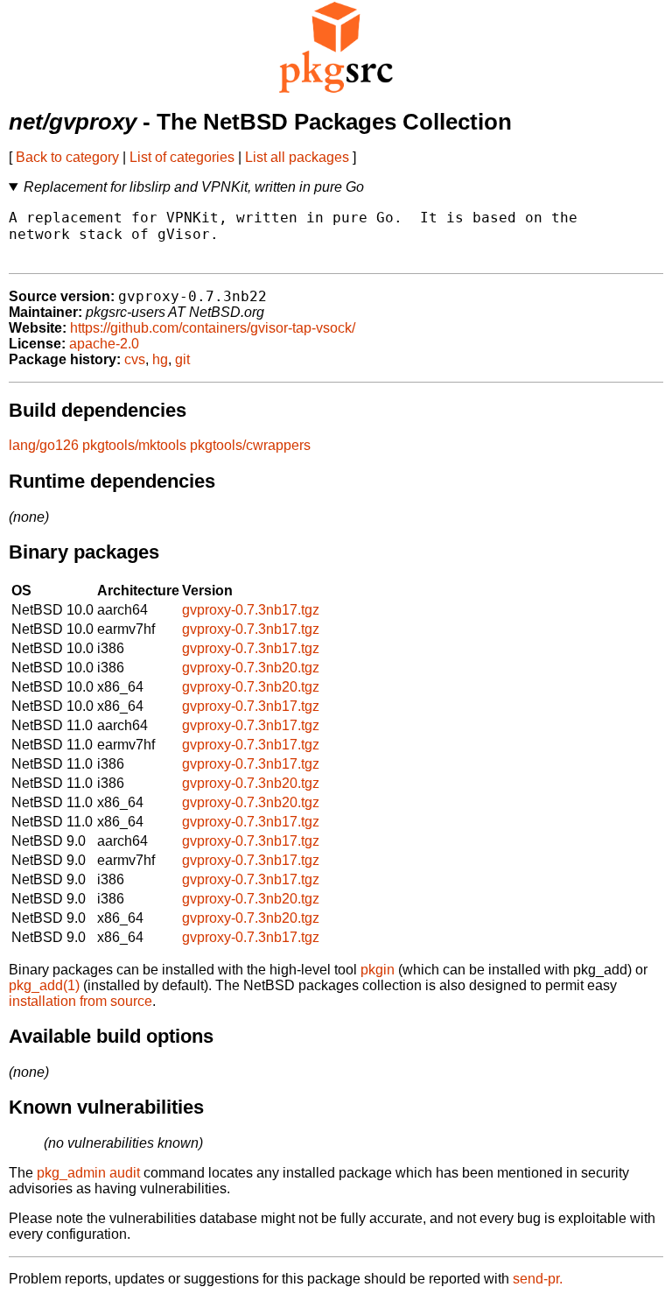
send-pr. (538, 1278)
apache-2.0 (104, 343)
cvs (134, 359)
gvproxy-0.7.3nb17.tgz (250, 609)
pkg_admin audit (88, 1172)
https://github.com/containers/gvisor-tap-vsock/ (212, 327)
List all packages (297, 157)
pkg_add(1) (44, 985)
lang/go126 (44, 445)
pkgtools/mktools (134, 445)
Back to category (67, 157)
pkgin (377, 969)
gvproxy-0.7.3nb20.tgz (250, 667)
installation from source (80, 1001)
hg (160, 359)
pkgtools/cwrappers (250, 445)
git (182, 359)
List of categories (182, 157)
